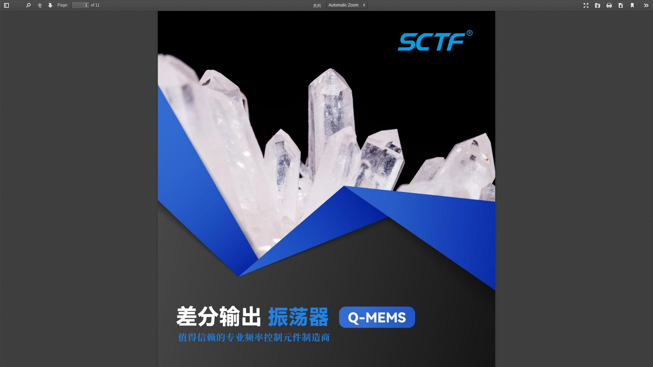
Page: (62, 5)
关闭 (317, 5)
